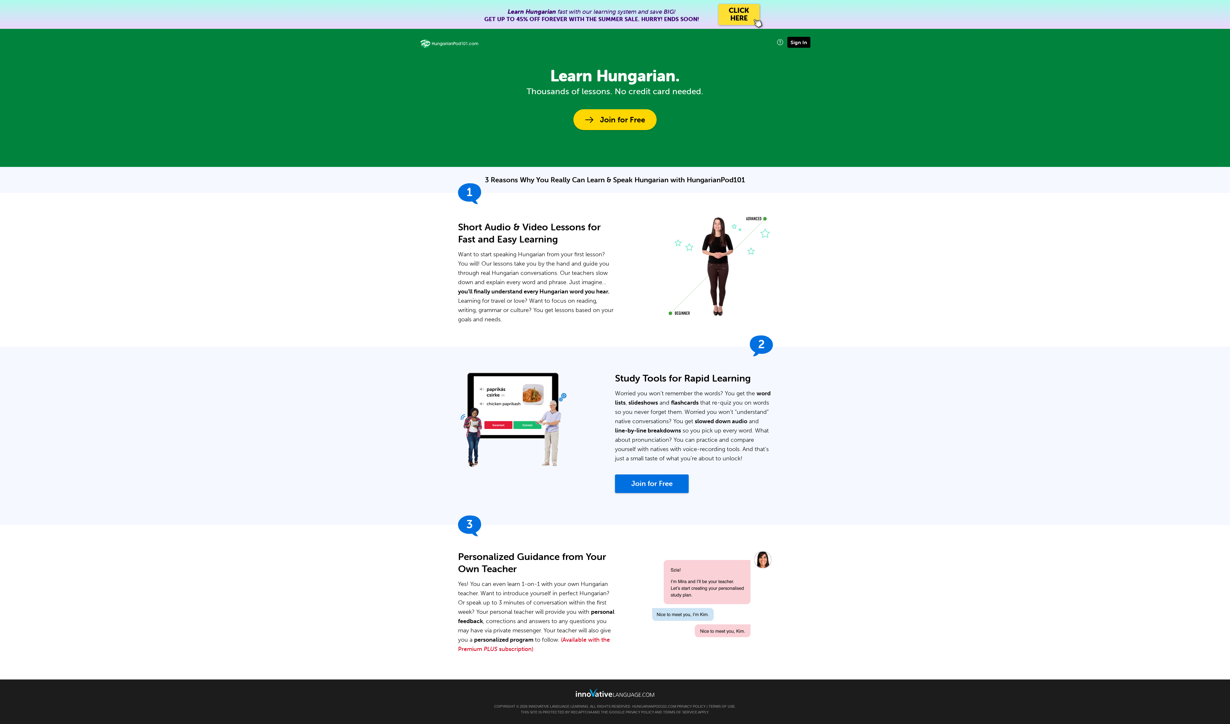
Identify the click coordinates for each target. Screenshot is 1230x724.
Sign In (799, 42)
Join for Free (622, 119)
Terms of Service (680, 712)
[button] (780, 42)
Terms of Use (722, 706)
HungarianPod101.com (654, 706)
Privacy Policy (691, 706)
